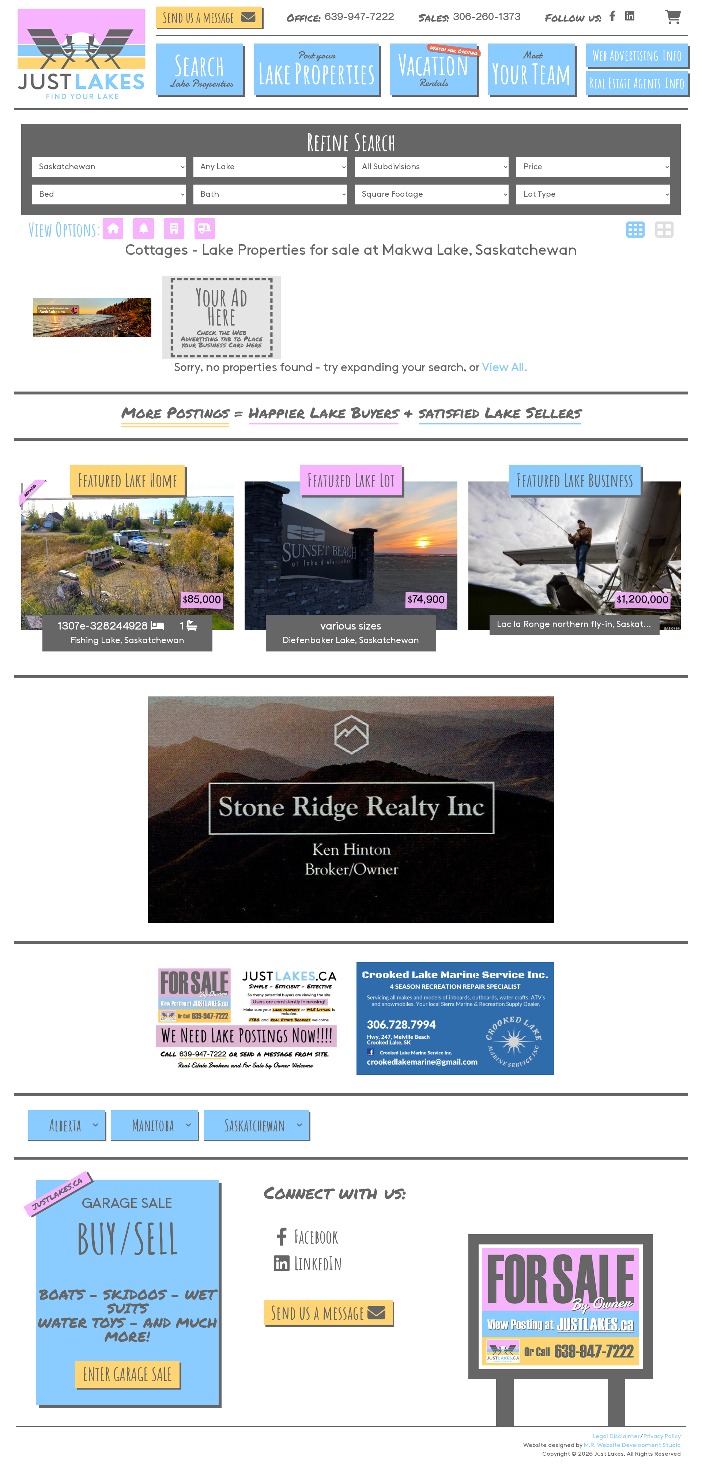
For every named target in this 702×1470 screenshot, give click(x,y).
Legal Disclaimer (616, 1436)
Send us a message (198, 17)
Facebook (314, 1236)
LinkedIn (316, 1263)
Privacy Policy (662, 1436)
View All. (505, 368)
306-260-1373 (487, 17)
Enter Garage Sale (127, 1374)
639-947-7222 (359, 17)
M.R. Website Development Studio (632, 1445)
